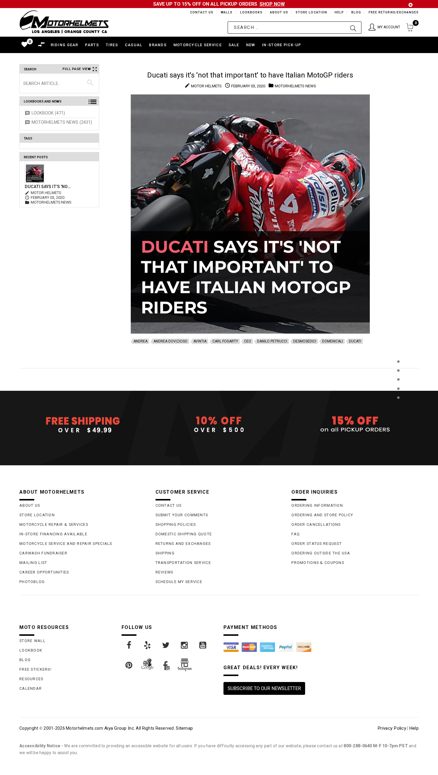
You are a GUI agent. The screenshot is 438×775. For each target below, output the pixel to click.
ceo (247, 341)
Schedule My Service (179, 581)
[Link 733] (184, 645)
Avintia (199, 341)
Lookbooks (250, 12)
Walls (225, 12)
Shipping (165, 553)
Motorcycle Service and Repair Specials (65, 543)
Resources (31, 679)
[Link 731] (148, 645)
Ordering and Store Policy (322, 515)
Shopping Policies (176, 524)
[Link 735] (129, 665)
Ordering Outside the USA (320, 553)
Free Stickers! (35, 669)
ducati (355, 341)
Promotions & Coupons (317, 562)
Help (338, 12)
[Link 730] (129, 645)
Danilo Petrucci (272, 341)
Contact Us (199, 12)
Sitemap (184, 728)
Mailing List (33, 562)
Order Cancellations (316, 524)
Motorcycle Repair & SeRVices (53, 524)
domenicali (332, 341)
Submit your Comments (182, 515)
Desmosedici (304, 341)
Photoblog (32, 581)
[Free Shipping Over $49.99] (83, 424)
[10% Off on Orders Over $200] (219, 424)
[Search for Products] (398, 407)
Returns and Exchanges (183, 543)
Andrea (140, 341)
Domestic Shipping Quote (184, 534)
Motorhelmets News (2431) (62, 122)
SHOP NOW (272, 4)
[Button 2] (353, 27)
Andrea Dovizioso (170, 341)
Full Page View (77, 69)
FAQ (295, 534)
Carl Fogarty (225, 341)
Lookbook (30, 650)
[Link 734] (203, 645)
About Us (278, 12)
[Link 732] (166, 645)
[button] (384, 27)
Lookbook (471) (48, 113)
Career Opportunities (44, 572)
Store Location (311, 12)
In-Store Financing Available (53, 534)
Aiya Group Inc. (119, 728)
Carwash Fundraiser (43, 553)
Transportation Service (183, 562)
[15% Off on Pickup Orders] (355, 424)
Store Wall (32, 640)
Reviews (164, 572)
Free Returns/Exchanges (393, 12)
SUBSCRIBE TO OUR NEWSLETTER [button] (264, 688)
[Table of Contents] (398, 427)
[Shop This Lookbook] (398, 367)
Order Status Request (316, 543)
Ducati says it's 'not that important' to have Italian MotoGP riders (49, 186)
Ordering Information (317, 505)
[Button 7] (90, 83)
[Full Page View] (398, 348)
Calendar (30, 688)
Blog (356, 12)
